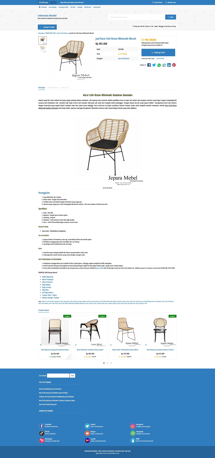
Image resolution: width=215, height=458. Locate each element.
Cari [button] (171, 17)
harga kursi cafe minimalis (70, 301)
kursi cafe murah (53, 303)
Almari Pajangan (47, 279)
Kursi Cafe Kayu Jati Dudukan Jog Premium (53, 393)
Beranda (44, 7)
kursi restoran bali (99, 303)
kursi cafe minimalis (167, 301)
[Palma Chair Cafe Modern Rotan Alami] (125, 330)
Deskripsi (41, 87)
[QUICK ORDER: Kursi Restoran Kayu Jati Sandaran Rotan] (40, 344)
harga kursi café (58, 301)
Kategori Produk (48, 27)
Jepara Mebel (100, 268)
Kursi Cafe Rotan (123, 58)
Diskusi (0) (65, 87)
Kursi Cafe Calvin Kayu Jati (47, 404)
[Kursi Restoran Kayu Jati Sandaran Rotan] (55, 330)
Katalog (80, 7)
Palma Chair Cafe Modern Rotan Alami (125, 350)
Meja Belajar (46, 284)
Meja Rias (45, 290)
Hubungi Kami (159, 52)
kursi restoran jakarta (111, 303)
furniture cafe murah (47, 301)
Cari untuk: (43, 375)
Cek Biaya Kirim (63, 7)
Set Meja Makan (47, 292)
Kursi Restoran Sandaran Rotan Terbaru (160, 350)
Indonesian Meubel (47, 16)
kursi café (129, 301)
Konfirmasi (87, 7)
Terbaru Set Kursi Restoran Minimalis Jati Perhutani (56, 396)
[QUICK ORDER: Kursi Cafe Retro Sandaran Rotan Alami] (76, 344)
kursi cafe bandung (146, 301)
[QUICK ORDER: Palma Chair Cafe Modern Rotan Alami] (111, 344)
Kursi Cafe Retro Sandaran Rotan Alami (90, 350)
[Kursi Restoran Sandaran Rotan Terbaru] (160, 330)
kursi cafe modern (43, 303)
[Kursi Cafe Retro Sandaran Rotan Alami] (90, 330)
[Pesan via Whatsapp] (69, 357)
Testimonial (96, 7)
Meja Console (46, 287)
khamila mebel (122, 301)
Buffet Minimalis (47, 277)
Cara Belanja (52, 7)
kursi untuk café (121, 303)
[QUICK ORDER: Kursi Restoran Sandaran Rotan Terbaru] (146, 344)
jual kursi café (90, 301)
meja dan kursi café (132, 303)
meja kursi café (143, 303)
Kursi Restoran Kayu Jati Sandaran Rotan (55, 350)
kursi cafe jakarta (156, 301)
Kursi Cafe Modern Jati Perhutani (50, 389)
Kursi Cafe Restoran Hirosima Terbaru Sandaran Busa (57, 400)
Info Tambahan (52, 87)
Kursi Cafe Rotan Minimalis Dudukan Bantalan (72, 303)
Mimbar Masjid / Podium (50, 297)
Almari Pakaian (47, 282)
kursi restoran (89, 303)
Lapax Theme (99, 453)
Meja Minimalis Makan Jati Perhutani (72, 2)
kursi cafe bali (136, 301)
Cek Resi (73, 7)
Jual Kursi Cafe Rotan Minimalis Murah (106, 301)
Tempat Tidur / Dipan (49, 295)
